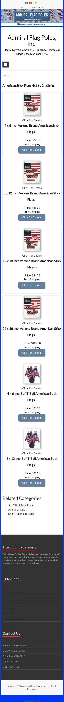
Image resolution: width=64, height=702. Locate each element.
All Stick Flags (16, 509)
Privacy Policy (9, 613)
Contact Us (8, 608)
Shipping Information (13, 592)
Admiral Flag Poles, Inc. (32, 40)
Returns (6, 597)
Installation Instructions (14, 603)
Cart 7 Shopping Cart (32, 701)
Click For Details (32, 120)
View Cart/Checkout (12, 618)
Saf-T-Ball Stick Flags (20, 505)
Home (6, 75)
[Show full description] (36, 132)
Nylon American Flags (21, 513)
